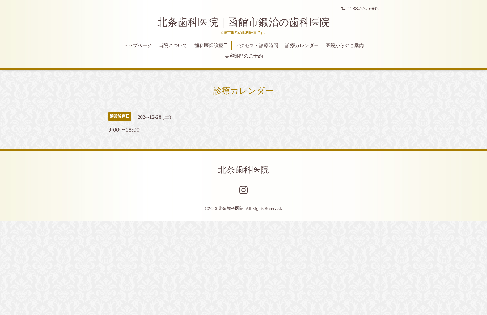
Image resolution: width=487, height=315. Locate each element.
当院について (173, 45)
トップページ (137, 45)
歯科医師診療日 (211, 45)
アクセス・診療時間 (256, 45)
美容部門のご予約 (244, 56)
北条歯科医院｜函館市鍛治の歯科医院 (248, 22)
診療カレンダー (302, 45)
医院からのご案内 (345, 45)
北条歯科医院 (243, 169)
